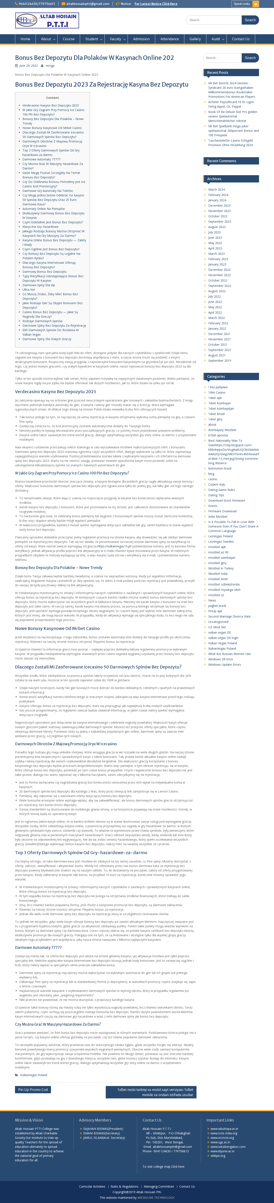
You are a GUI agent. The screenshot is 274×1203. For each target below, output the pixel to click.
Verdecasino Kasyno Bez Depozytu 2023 (50, 105)
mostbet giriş (217, 563)
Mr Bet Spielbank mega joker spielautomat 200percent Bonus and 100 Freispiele (233, 130)
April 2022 (215, 312)
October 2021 (217, 344)
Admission (141, 39)
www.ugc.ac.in (220, 1142)
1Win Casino (216, 392)
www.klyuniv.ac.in (222, 1151)
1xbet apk (215, 398)
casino (212, 479)
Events (212, 506)
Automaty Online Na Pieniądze (43, 209)
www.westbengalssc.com (228, 1147)
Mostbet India (218, 574)
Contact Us (241, 39)
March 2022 (216, 318)
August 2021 (217, 355)
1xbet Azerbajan (219, 403)
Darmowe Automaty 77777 (41, 159)
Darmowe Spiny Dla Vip (38, 285)
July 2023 (214, 232)
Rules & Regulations (124, 1186)
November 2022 (219, 275)
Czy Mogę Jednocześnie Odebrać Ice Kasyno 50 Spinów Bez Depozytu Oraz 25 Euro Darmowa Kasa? (53, 199)
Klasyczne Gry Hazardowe (40, 227)
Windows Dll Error (220, 659)
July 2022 (214, 296)
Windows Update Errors (224, 664)
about (212, 424)
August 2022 (217, 291)
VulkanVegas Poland (33, 1075)
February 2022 (218, 323)
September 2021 (219, 350)
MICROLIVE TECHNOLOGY (155, 1198)
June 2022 (215, 302)
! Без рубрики (218, 387)
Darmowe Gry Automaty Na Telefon (47, 191)
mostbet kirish (218, 579)
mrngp (50, 66)
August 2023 (217, 227)
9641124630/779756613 (37, 4)
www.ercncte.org (222, 1138)
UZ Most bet (217, 627)
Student (91, 39)
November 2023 (219, 211)
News (212, 600)
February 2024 (218, 195)
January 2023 (217, 264)
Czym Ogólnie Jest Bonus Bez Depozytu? (50, 249)
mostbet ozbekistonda (224, 584)
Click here (178, 1166)
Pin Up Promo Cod (33, 1089)
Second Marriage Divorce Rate (229, 616)
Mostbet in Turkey (221, 568)
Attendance (170, 39)
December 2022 (219, 270)
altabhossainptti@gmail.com (87, 4)
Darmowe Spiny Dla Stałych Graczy (46, 339)
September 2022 (219, 286)
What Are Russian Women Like (229, 654)
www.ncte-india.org (224, 1133)
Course (68, 39)
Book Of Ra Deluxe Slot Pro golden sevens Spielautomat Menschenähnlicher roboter (232, 116)
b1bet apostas (218, 435)
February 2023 (218, 259)
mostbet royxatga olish (224, 590)
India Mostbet (218, 516)
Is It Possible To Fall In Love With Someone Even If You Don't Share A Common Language (233, 526)
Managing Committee (159, 1186)
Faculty (115, 39)
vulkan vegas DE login (223, 638)
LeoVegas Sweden (221, 541)
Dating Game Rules (221, 490)
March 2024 (216, 189)
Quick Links (242, 4)
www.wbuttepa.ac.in (224, 1129)
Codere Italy (216, 484)
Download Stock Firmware (226, 500)
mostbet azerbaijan (221, 558)
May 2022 (215, 307)
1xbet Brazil (216, 414)
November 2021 (219, 339)
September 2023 (219, 221)
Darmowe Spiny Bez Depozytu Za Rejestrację (54, 325)
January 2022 (217, 328)
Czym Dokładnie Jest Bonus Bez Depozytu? (52, 222)
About (46, 39)
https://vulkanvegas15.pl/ (114, 546)
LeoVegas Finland (220, 536)
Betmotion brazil (219, 468)
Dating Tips (216, 495)
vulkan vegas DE (219, 632)
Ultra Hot (28, 289)
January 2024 (217, 200)
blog (211, 474)
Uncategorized (218, 622)
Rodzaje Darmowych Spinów (42, 321)
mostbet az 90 (218, 552)
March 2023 (216, 254)
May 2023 (215, 243)
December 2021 (219, 334)
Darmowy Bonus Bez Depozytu (44, 272)
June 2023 (215, 238)
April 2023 (215, 248)
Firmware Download (222, 511)
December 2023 (219, 205)
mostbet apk (217, 547)
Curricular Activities (92, 1186)
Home (25, 39)
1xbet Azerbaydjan (221, 408)
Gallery (195, 39)
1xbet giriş (215, 419)
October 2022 (217, 280)
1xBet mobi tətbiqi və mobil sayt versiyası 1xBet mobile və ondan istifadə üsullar (155, 1092)
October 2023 (217, 216)
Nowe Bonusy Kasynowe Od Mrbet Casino (52, 128)
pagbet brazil (217, 606)
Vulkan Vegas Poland (222, 643)
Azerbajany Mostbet (222, 430)
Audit (216, 39)
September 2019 (219, 361)
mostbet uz (216, 595)
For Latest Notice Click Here (156, 4)
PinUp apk (215, 611)
